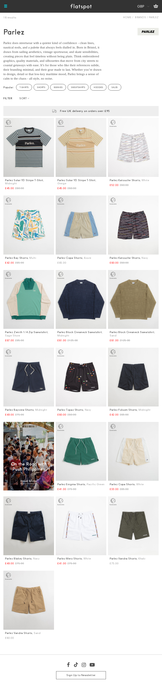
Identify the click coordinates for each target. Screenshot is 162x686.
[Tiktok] (76, 665)
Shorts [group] (41, 87)
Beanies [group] (58, 87)
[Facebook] (68, 665)
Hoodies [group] (98, 87)
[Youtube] (92, 665)
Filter (7, 98)
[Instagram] (84, 665)
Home (127, 17)
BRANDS (140, 17)
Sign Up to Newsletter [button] (81, 675)
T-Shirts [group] (24, 87)
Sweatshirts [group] (78, 87)
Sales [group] (114, 87)
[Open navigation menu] (5, 6)
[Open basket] (156, 6)
